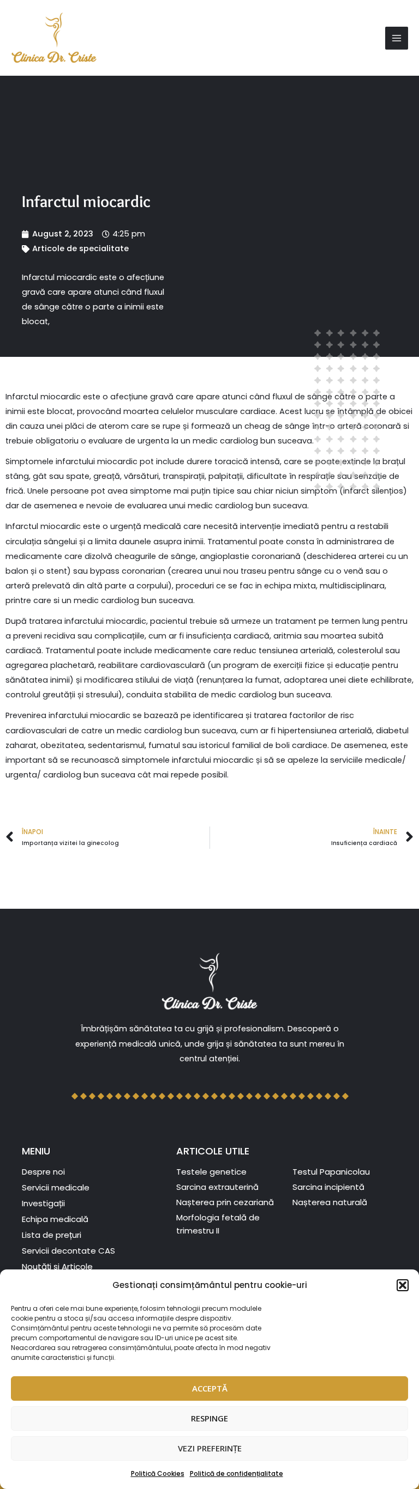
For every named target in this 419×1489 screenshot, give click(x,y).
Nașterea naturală (329, 1202)
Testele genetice (211, 1171)
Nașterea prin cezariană (225, 1202)
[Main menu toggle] (396, 38)
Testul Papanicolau (331, 1171)
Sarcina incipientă (328, 1187)
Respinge (209, 1418)
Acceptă (210, 1388)
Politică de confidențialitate (236, 1473)
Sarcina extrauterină (217, 1187)
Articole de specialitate (80, 248)
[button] (402, 1285)
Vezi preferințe (210, 1448)
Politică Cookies (157, 1473)
